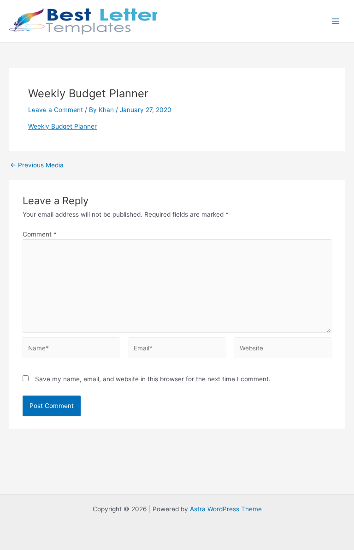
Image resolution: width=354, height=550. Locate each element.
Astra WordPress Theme (226, 509)
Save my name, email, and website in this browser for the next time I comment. (153, 379)
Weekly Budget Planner (62, 126)
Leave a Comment (55, 109)
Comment (40, 234)
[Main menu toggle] (335, 21)
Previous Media (37, 165)
